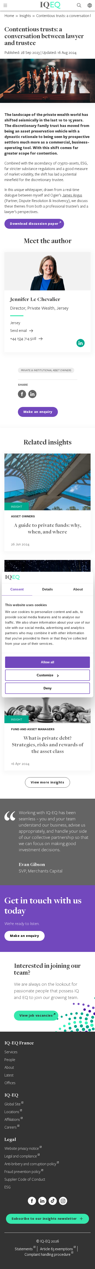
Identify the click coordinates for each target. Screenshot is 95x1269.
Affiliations (12, 1120)
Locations (11, 1112)
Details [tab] (47, 589)
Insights (25, 15)
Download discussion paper (34, 223)
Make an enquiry (38, 411)
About (9, 1067)
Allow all (47, 662)
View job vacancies (36, 1015)
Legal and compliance (20, 1156)
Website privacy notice (21, 1148)
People (9, 1060)
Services (10, 1052)
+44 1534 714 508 (23, 338)
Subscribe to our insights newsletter (44, 1218)
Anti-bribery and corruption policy (30, 1164)
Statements (24, 1248)
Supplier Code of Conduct (24, 1179)
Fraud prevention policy (22, 1172)
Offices (9, 1083)
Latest (8, 1075)
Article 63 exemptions (56, 1248)
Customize (45, 675)
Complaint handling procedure (47, 1254)
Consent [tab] (17, 589)
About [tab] (78, 589)
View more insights (47, 782)
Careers (10, 1127)
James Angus (72, 195)
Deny (47, 688)
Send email (19, 330)
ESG (7, 1187)
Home (9, 15)
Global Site (12, 1104)
